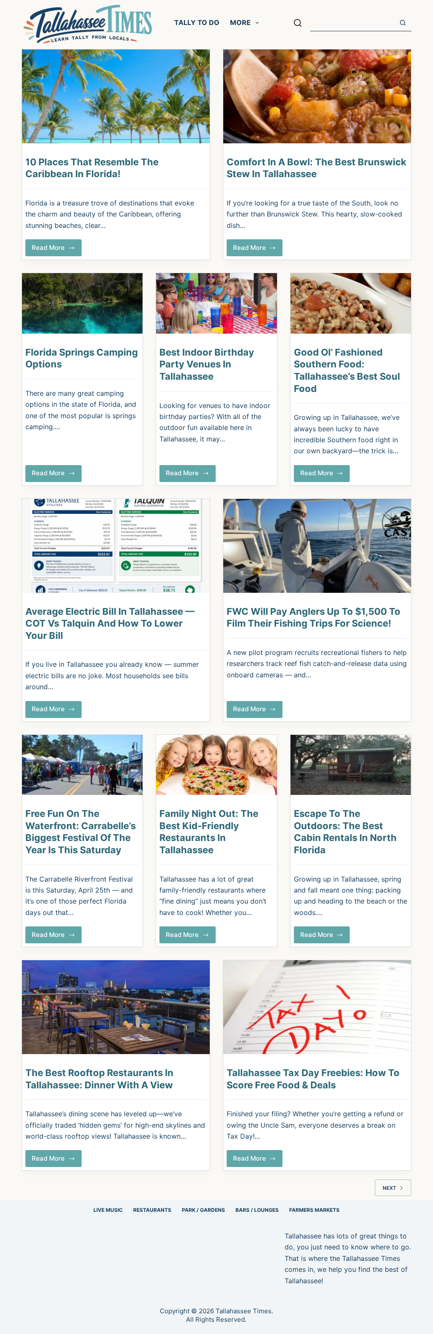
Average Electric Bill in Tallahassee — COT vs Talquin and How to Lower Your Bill (110, 623)
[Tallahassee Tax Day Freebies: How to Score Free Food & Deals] (317, 1007)
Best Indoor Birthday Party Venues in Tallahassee (206, 364)
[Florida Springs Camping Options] (82, 303)
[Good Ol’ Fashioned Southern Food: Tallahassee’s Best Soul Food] (350, 303)
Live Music (108, 1210)
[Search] (297, 23)
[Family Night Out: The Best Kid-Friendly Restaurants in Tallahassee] (216, 765)
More (240, 22)
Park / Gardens (203, 1210)
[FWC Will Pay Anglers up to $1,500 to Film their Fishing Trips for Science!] (317, 546)
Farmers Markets (314, 1210)
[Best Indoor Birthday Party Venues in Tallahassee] (216, 303)
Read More (57, 250)
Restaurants (152, 1210)
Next (389, 1188)
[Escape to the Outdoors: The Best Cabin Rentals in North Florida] (350, 765)
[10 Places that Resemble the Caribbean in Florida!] (116, 96)
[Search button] (403, 22)
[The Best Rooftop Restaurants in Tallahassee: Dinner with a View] (116, 1007)
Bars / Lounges (257, 1210)
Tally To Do (196, 22)
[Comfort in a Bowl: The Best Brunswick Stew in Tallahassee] (317, 96)
